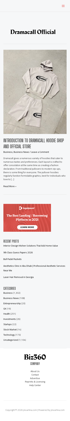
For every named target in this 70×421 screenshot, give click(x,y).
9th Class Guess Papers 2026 (18, 252)
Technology (9, 335)
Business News (21, 152)
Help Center (35, 385)
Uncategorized (10, 340)
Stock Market (10, 329)
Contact (35, 374)
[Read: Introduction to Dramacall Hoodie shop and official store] (35, 91)
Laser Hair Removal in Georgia (18, 277)
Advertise (35, 378)
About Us (35, 371)
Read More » (9, 186)
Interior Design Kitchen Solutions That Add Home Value (30, 245)
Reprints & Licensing (35, 381)
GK (4, 308)
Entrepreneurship (12, 303)
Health (6, 314)
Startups (7, 324)
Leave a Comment (40, 152)
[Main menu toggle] (63, 5)
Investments (9, 319)
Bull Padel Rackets (12, 259)
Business (8, 152)
